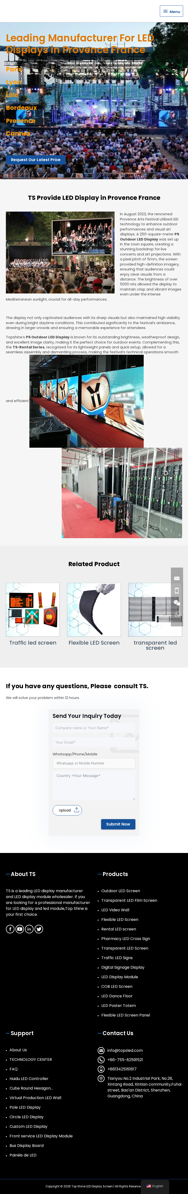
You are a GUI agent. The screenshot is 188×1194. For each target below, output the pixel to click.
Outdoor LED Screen (120, 891)
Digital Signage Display (122, 967)
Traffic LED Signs (117, 958)
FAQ (14, 1069)
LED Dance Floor (117, 996)
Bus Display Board (27, 1145)
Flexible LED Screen (94, 643)
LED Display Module (119, 977)
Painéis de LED (23, 1155)
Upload (65, 810)
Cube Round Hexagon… (31, 1088)
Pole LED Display (25, 1107)
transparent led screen (155, 645)
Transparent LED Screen (124, 948)
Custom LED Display (28, 1126)
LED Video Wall (115, 910)
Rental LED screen (118, 929)
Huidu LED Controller (29, 1078)
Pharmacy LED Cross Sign (125, 938)
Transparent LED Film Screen (129, 900)
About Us (18, 1050)
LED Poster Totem (118, 1005)
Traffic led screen (33, 643)
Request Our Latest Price (35, 160)
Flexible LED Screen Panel (125, 1015)
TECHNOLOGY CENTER (31, 1059)
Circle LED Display (27, 1117)
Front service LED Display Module (41, 1136)
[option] (33, 614)
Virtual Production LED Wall (35, 1098)
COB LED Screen (116, 986)
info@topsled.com (125, 1050)
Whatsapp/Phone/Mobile (75, 754)
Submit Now (118, 824)
